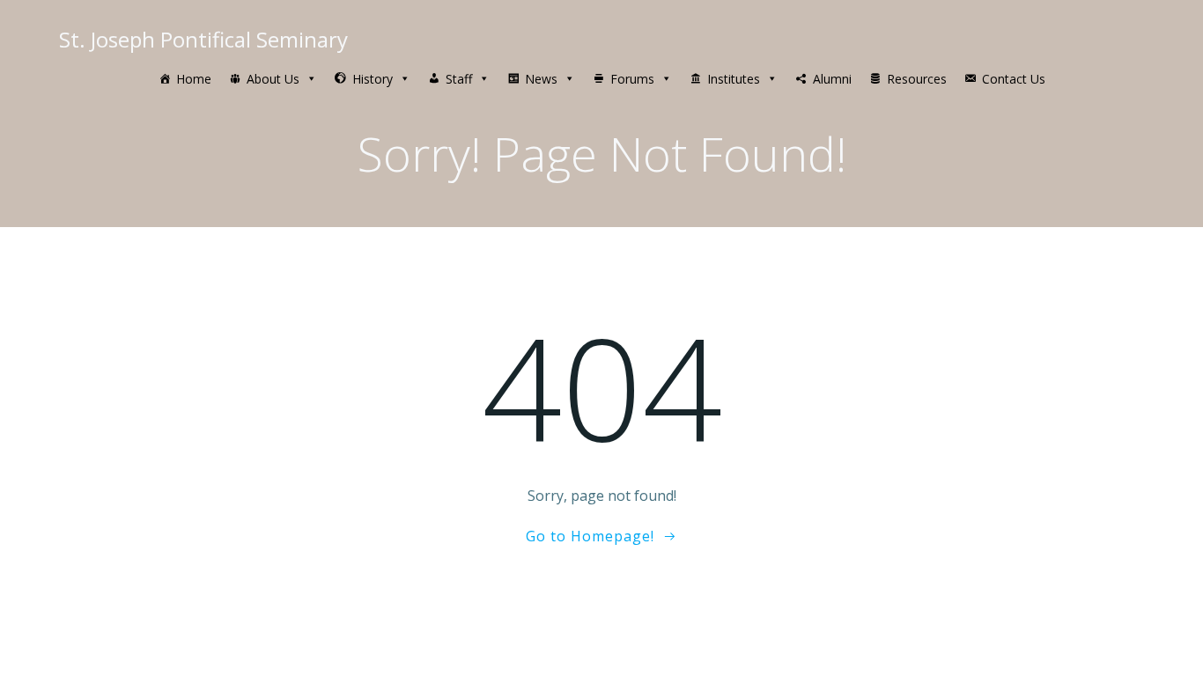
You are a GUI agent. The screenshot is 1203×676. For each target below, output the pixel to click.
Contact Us (1013, 78)
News (541, 78)
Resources (917, 78)
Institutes (733, 78)
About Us (273, 78)
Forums (632, 78)
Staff (459, 78)
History (372, 78)
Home (193, 78)
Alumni (832, 78)
